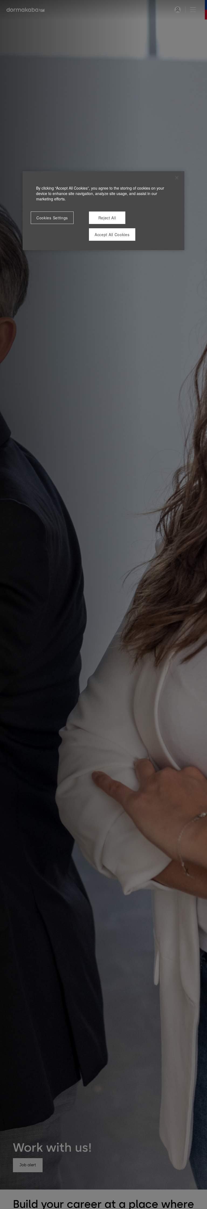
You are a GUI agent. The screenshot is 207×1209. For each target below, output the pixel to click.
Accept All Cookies (112, 234)
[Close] (177, 178)
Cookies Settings (52, 217)
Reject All (107, 217)
